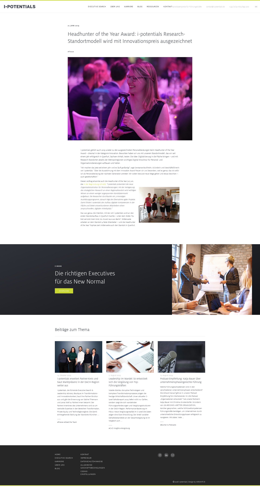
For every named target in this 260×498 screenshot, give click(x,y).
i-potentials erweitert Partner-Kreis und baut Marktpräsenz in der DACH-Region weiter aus (78, 382)
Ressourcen (153, 6)
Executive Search (97, 6)
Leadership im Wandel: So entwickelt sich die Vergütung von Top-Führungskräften (128, 382)
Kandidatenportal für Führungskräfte (187, 6)
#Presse (71, 51)
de (256, 6)
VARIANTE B (200, 482)
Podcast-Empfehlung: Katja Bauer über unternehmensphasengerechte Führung (181, 380)
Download (64, 291)
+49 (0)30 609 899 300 (239, 6)
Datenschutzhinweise (92, 461)
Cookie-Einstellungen (88, 472)
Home (58, 454)
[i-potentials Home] (19, 6)
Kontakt (167, 6)
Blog (139, 6)
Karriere (128, 6)
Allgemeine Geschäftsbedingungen (93, 466)
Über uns (115, 6)
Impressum (86, 458)
